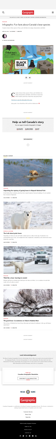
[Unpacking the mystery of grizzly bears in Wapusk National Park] (28, 179)
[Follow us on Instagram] (26, 436)
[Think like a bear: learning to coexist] (28, 266)
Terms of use (28, 426)
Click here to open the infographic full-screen (21, 100)
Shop (37, 129)
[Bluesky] (30, 77)
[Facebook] (26, 77)
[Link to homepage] (28, 12)
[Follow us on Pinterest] (29, 436)
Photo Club (28, 414)
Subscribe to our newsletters (28, 378)
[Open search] (3, 12)
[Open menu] (53, 12)
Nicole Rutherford (9, 40)
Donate (20, 129)
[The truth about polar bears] (28, 223)
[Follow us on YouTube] (32, 436)
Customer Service (28, 412)
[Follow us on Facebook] (20, 436)
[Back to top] (28, 145)
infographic (28, 139)
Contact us (28, 432)
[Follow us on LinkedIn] (36, 436)
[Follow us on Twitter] (23, 436)
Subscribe (29, 129)
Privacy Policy (28, 429)
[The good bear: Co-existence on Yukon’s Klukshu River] (28, 309)
